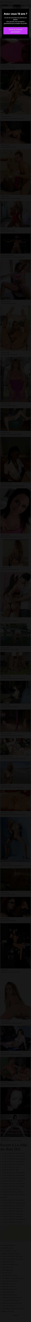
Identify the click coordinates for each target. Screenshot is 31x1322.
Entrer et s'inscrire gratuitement (15, 31)
